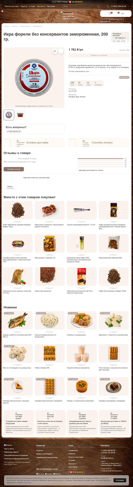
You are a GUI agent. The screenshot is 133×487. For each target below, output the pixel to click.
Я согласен (120, 480)
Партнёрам (51, 6)
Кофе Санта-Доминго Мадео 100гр (112, 291)
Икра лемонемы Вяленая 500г (110, 258)
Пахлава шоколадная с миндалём (112, 401)
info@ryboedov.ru (107, 458)
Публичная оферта (11, 452)
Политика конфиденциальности (16, 459)
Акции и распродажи (44, 454)
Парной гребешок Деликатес (78, 368)
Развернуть (124, 77)
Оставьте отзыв (13, 169)
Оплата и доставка (12, 6)
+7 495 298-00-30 (13, 131)
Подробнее (28, 482)
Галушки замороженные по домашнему (45, 336)
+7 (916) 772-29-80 (108, 453)
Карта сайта (9, 449)
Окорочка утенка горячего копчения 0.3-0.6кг (17, 292)
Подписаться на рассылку (46, 457)
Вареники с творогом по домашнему (113, 335)
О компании (73, 450)
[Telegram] (48, 474)
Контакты (41, 6)
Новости (72, 454)
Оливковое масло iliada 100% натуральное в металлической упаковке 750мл (79, 260)
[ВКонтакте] (40, 474)
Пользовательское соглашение (16, 455)
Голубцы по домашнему (76, 335)
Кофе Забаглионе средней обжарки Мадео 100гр (17, 226)
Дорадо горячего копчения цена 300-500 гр (17, 336)
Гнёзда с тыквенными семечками (80, 401)
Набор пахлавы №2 (42, 368)
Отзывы (32, 6)
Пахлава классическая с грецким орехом (16, 402)
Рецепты (24, 6)
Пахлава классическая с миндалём (48, 401)
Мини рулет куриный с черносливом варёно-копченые (49, 226)
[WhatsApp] (57, 474)
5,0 (74, 472)
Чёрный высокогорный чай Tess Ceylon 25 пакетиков (79, 292)
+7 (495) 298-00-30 (118, 6)
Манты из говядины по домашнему (17, 368)
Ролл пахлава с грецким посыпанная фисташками (113, 369)
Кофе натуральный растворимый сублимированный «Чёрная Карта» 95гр (112, 227)
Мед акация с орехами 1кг (45, 258)
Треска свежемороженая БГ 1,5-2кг (81, 225)
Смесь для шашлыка (43, 291)
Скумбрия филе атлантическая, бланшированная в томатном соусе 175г (17, 260)
